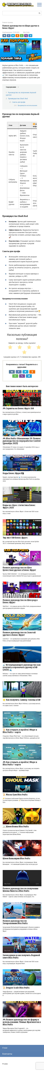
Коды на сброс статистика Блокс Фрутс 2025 (19, 506)
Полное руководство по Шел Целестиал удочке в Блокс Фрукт (19, 568)
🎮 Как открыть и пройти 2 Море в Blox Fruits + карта (20, 763)
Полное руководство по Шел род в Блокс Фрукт (20, 601)
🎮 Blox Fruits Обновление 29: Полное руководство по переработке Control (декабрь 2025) (22, 441)
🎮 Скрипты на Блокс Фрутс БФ (18, 408)
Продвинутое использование (27, 105)
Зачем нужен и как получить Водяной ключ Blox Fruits (21, 956)
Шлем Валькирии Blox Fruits (16, 858)
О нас (4, 1048)
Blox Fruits (26, 32)
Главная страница (7, 22)
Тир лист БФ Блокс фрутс (15, 537)
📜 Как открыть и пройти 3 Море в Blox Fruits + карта (20, 731)
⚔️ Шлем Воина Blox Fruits (16, 826)
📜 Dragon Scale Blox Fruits (16, 987)
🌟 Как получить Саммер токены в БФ (21, 699)
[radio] (7, 347)
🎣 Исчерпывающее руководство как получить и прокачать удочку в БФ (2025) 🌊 (22, 667)
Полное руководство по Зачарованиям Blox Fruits (15, 922)
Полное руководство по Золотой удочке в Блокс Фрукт (19, 633)
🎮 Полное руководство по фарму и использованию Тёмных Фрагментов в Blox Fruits (22, 1022)
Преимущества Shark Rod (18, 98)
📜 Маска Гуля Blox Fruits (15, 794)
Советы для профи (18, 102)
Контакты (7, 1054)
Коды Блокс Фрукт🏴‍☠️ (13, 473)
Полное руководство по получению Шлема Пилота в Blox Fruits (20, 889)
